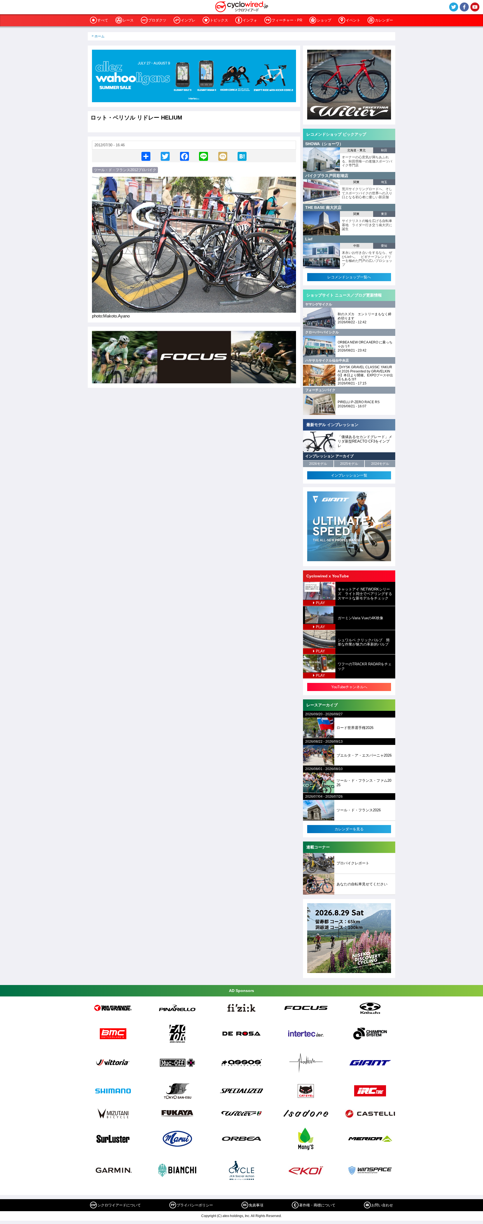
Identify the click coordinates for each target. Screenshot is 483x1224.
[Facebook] (184, 156)
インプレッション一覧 (349, 475)
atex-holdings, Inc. (236, 1216)
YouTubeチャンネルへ (349, 687)
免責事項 (256, 1205)
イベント (353, 20)
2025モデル (349, 464)
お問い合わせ (382, 1205)
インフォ (250, 20)
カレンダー (384, 20)
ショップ (324, 20)
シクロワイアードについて (119, 1205)
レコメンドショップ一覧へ (349, 277)
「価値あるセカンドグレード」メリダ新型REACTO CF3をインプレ (365, 441)
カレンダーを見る (349, 829)
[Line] (203, 156)
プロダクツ (157, 20)
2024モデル (380, 464)
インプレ (188, 20)
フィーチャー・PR (287, 20)
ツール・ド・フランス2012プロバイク (125, 170)
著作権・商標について (317, 1205)
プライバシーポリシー (195, 1205)
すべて (102, 20)
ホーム (99, 36)
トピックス (219, 20)
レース (128, 20)
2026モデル (318, 464)
